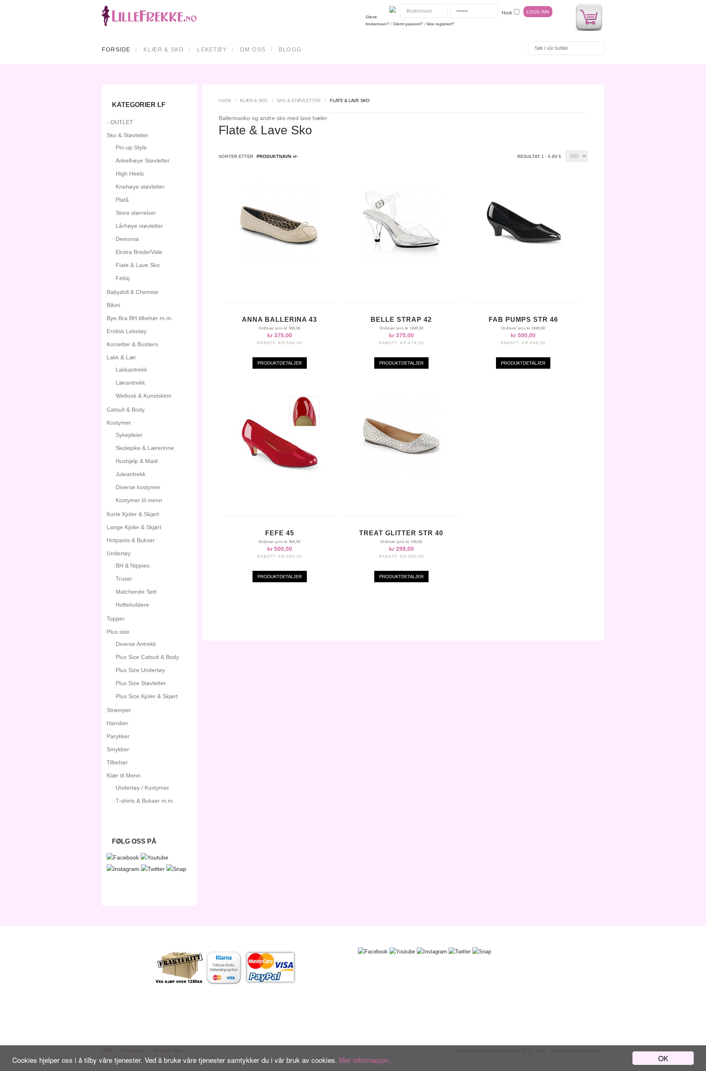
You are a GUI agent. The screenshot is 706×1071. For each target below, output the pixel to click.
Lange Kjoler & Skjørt (134, 527)
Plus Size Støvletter (141, 683)
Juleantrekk (130, 474)
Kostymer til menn (139, 500)
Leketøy (211, 49)
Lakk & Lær (121, 357)
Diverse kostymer (138, 487)
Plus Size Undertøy (140, 670)
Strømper (119, 710)
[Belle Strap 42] (401, 261)
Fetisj (123, 278)
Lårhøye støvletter (139, 226)
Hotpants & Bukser (131, 540)
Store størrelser (136, 212)
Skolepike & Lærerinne (145, 448)
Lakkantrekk (131, 369)
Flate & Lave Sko (138, 265)
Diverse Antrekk (136, 644)
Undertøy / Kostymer (142, 787)
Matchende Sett (136, 591)
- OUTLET (120, 122)
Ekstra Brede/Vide (139, 252)
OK (663, 1058)
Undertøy (119, 553)
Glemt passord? (408, 24)
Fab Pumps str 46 (523, 319)
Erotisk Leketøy (127, 331)
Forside (116, 49)
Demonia (127, 239)
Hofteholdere (132, 604)
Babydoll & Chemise (133, 292)
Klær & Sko (163, 49)
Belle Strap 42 (401, 319)
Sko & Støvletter (299, 100)
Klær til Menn (124, 775)
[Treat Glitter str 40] (401, 475)
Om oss (253, 49)
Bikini (113, 305)
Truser (124, 578)
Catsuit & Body (126, 409)
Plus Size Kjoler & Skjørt (147, 696)
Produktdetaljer (279, 363)
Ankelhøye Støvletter (143, 160)
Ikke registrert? (440, 24)
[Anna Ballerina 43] (279, 261)
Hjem (225, 100)
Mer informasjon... (367, 1060)
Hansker (117, 723)
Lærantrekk (130, 382)
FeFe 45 (279, 533)
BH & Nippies (133, 565)
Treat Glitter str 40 (401, 533)
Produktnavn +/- (277, 156)
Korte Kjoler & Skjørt (133, 514)
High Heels (130, 173)
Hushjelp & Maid (137, 461)
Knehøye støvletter (140, 186)
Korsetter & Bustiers (132, 344)
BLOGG (290, 49)
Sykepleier (129, 435)
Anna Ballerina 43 (279, 319)
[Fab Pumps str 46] (523, 261)
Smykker (118, 749)
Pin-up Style (131, 147)
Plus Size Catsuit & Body (147, 657)
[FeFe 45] (279, 475)
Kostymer (119, 422)
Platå (122, 199)
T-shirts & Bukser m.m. (145, 800)
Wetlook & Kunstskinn (144, 395)
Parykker (118, 736)
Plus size (118, 631)
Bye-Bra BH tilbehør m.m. (140, 318)
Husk (507, 12)
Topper (116, 618)
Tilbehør (117, 762)
